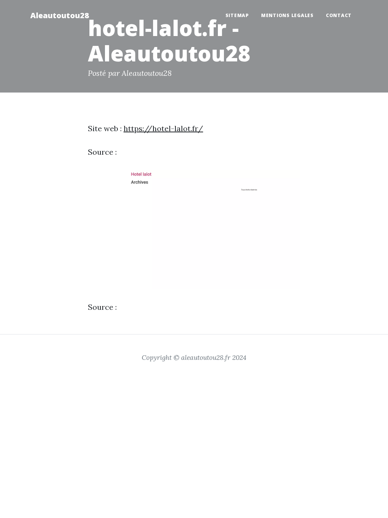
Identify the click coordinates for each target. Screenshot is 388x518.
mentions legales (287, 15)
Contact (339, 15)
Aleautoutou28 (59, 15)
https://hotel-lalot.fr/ (163, 128)
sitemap (237, 15)
